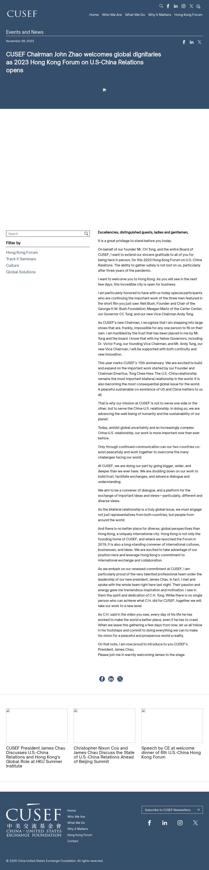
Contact (72, 841)
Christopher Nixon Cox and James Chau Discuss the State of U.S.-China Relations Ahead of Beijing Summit (104, 754)
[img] (161, 5)
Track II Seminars (21, 259)
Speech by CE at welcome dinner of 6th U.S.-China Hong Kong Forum (171, 752)
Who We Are (112, 15)
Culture (12, 265)
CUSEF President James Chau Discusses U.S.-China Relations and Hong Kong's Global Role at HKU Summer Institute (35, 756)
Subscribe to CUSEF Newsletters (167, 810)
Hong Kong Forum (188, 15)
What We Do (135, 15)
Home (94, 15)
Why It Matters (159, 15)
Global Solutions (21, 272)
